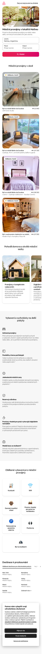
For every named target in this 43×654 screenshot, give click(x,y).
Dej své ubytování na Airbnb (27, 3)
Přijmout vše (21, 631)
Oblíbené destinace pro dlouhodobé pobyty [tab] (16, 566)
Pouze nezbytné (21, 636)
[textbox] (11, 48)
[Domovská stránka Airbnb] (3, 3)
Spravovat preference (21, 641)
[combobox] (21, 41)
